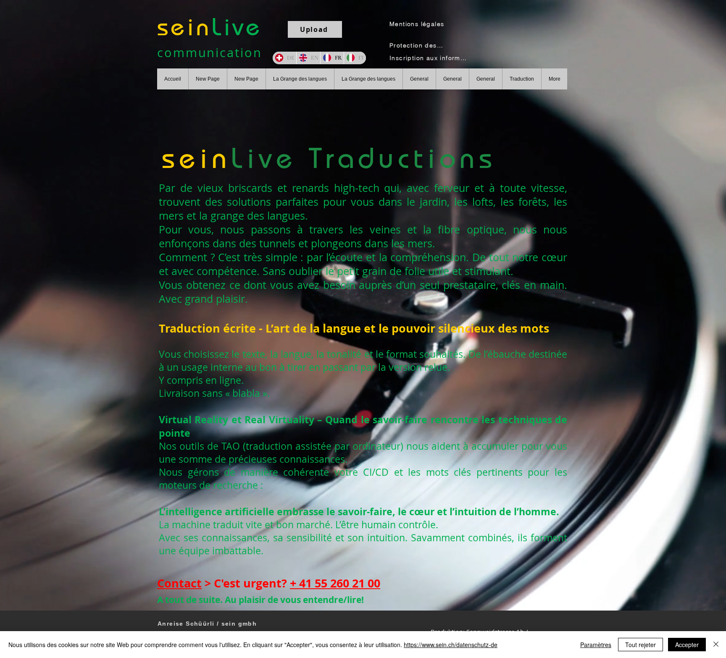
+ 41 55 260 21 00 (335, 583)
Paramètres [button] (595, 644)
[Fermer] (716, 644)
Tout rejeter (640, 644)
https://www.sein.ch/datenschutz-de (450, 644)
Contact (179, 583)
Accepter (687, 644)
